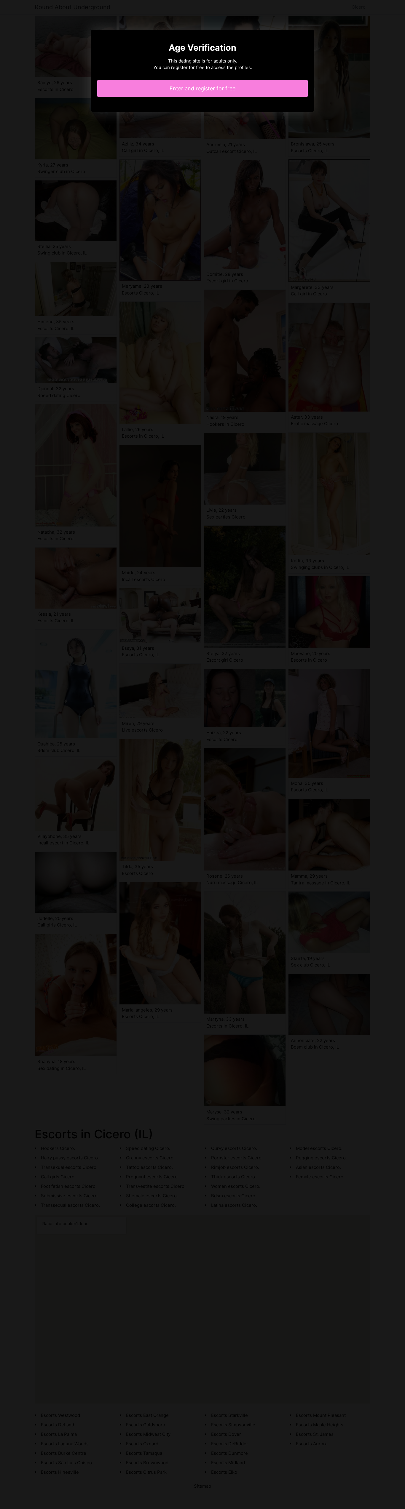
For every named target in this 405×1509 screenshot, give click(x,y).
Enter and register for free (202, 88)
